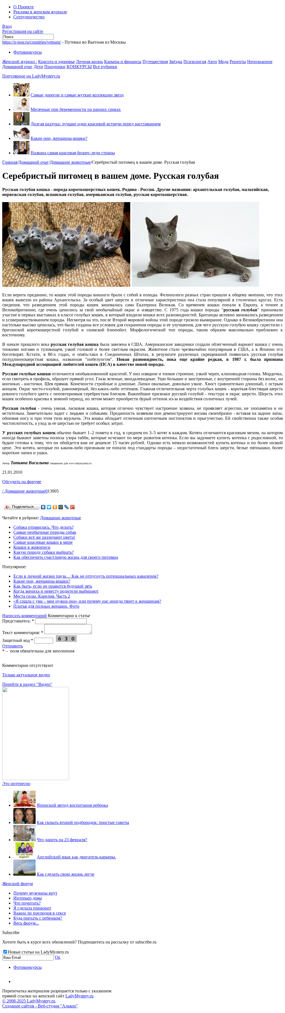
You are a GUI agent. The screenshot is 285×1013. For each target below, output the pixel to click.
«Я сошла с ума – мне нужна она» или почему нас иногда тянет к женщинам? (87, 601)
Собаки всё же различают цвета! (44, 537)
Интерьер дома (27, 898)
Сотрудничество (29, 16)
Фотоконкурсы (27, 52)
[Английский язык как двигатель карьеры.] (24, 857)
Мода (223, 61)
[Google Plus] (72, 507)
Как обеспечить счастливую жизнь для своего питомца (65, 557)
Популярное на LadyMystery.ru (31, 76)
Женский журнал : (19, 61)
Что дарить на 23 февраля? (62, 839)
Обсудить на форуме (21, 481)
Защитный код (17, 640)
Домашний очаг (17, 66)
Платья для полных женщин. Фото (46, 606)
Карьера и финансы (122, 61)
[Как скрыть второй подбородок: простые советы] (24, 822)
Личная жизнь (89, 61)
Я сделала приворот (32, 908)
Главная (9, 162)
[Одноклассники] (55, 507)
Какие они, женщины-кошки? (59, 138)
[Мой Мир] (61, 507)
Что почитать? (27, 903)
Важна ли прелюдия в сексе (39, 913)
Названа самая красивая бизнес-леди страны (73, 152)
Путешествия (155, 61)
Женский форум (17, 883)
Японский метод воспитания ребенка (72, 805)
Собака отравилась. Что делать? (43, 527)
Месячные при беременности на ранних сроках (76, 109)
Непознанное (259, 61)
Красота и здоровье (56, 61)
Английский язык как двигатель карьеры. (76, 857)
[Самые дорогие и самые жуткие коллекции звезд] (21, 95)
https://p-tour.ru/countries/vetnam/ (31, 42)
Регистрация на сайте (22, 31)
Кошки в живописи (31, 547)
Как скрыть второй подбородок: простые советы (83, 822)
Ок (57, 957)
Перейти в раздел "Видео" (27, 684)
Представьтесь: (18, 621)
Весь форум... (26, 923)
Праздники (54, 66)
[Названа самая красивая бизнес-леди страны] (21, 152)
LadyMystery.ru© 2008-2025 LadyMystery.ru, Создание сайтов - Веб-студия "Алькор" (48, 1001)
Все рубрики (105, 66)
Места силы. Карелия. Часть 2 (41, 596)
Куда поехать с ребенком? (37, 918)
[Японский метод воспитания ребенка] (24, 805)
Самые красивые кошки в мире (43, 542)
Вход (7, 26)
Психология (194, 61)
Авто (212, 61)
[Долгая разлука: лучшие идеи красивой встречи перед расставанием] (21, 123)
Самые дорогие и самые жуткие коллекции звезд (77, 95)
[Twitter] (49, 507)
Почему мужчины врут (35, 893)
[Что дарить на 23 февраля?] (24, 839)
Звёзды (175, 61)
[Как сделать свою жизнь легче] (24, 874)
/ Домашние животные (23, 491)
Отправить (12, 646)
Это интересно (16, 783)
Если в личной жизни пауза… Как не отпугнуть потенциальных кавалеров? (85, 576)
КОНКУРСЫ (79, 66)
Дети (38, 66)
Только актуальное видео (26, 674)
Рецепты (238, 61)
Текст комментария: (22, 632)
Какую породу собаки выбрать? (43, 552)
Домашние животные (70, 162)
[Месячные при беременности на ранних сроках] (21, 109)
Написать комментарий (24, 615)
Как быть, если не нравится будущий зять (52, 586)
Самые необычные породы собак (44, 532)
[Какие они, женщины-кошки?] (21, 138)
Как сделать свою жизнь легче (65, 874)
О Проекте (23, 6)
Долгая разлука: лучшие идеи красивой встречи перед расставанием (96, 123)
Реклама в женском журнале (40, 11)
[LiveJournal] (67, 507)
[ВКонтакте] (43, 507)
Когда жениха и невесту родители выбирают (56, 591)
